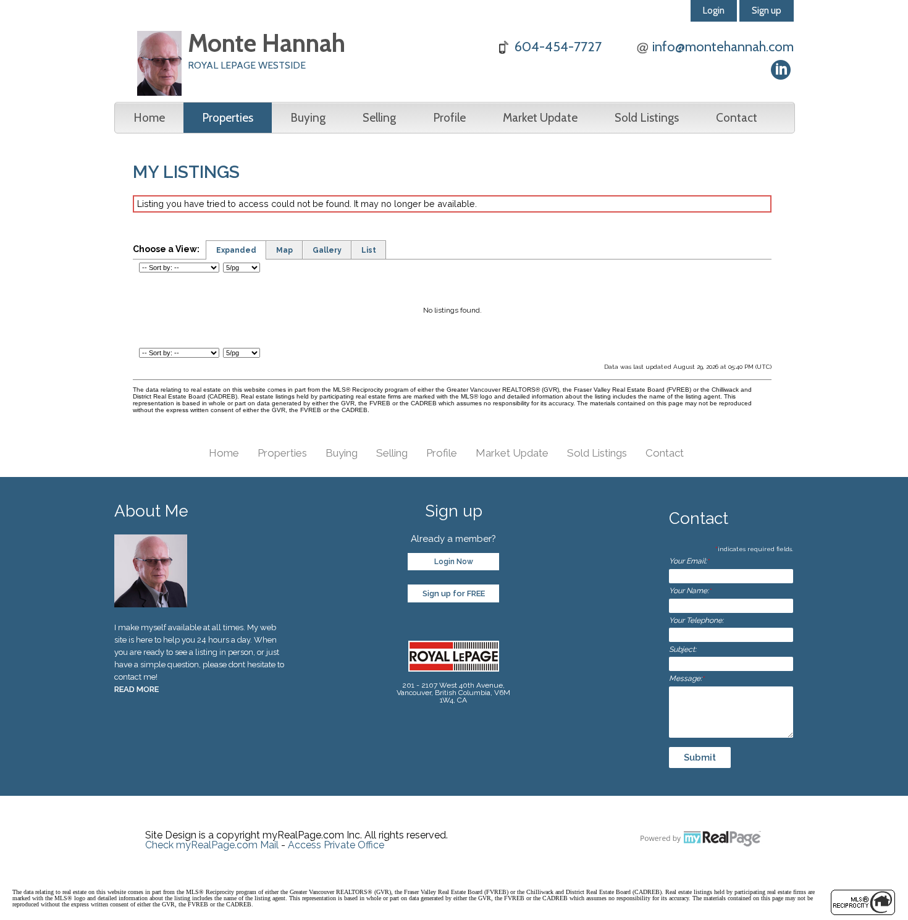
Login (714, 10)
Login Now (453, 561)
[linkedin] (781, 70)
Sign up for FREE (453, 593)
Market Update (540, 118)
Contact (736, 118)
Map (284, 250)
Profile (449, 118)
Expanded (236, 250)
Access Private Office (336, 845)
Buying (308, 118)
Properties (227, 118)
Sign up (766, 10)
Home (149, 118)
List (368, 250)
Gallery (327, 250)
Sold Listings (647, 118)
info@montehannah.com (723, 46)
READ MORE (136, 689)
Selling (379, 118)
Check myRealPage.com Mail (212, 845)
